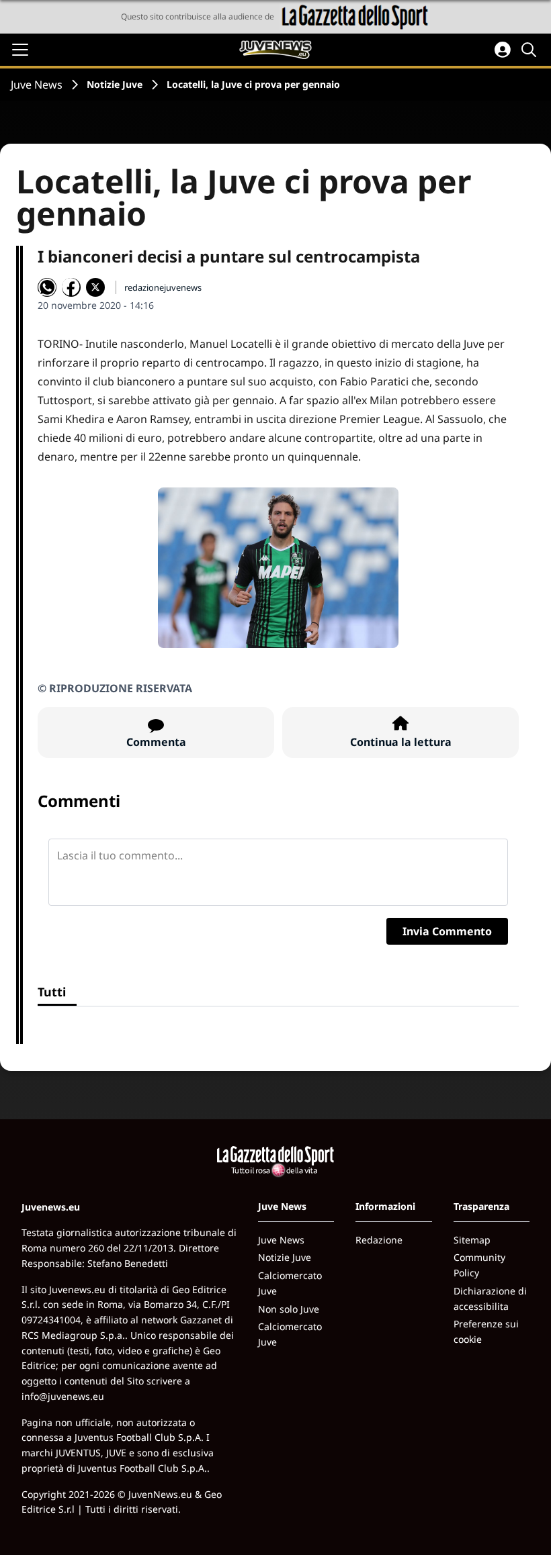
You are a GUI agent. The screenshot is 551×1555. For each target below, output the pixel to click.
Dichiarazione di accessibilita (490, 1298)
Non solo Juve (288, 1309)
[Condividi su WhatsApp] (47, 287)
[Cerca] (530, 49)
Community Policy (479, 1265)
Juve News (36, 84)
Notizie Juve (114, 84)
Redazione (378, 1239)
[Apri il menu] (20, 49)
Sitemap (472, 1239)
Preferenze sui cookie (486, 1331)
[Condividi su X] (95, 287)
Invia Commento (447, 931)
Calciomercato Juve (290, 1283)
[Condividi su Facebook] (71, 287)
